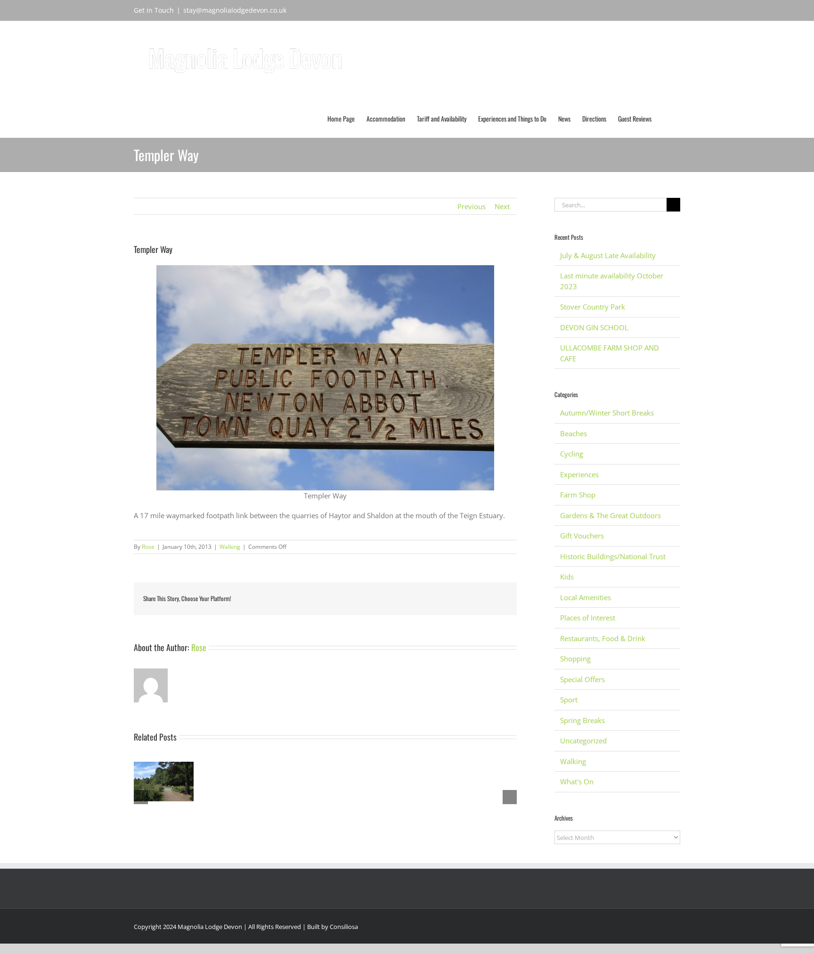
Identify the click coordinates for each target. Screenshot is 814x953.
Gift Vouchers (582, 535)
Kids (567, 576)
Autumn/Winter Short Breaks (607, 412)
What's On (577, 781)
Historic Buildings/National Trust (613, 556)
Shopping (575, 658)
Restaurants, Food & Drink (602, 638)
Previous (471, 206)
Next (502, 206)
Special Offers (582, 679)
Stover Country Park (592, 306)
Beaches (573, 433)
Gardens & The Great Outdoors (610, 515)
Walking (230, 547)
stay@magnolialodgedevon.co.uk (234, 10)
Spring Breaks (582, 720)
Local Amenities (585, 597)
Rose (148, 547)
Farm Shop (577, 494)
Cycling (571, 453)
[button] (665, 118)
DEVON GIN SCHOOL (594, 327)
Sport (569, 699)
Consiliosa (344, 926)
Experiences (579, 474)
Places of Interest (587, 617)
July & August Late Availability (608, 255)
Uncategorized (583, 740)
